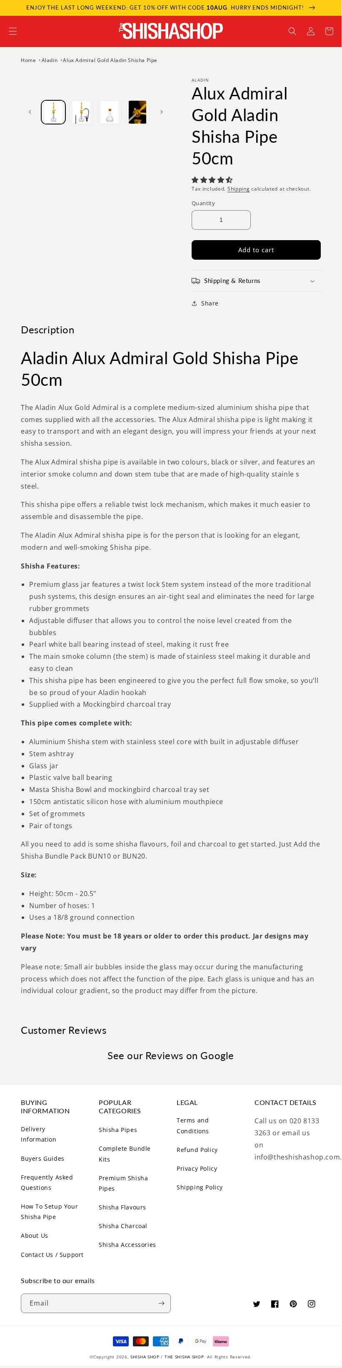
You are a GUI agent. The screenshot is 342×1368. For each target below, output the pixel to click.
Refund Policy (197, 1150)
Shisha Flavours (122, 1207)
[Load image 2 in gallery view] (82, 112)
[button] (213, 179)
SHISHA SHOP (145, 1357)
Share (210, 303)
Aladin (50, 60)
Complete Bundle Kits (125, 1154)
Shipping (238, 188)
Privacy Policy (197, 1168)
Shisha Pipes (118, 1130)
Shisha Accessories (127, 1245)
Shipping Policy (200, 1187)
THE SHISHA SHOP (184, 1357)
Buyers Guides (43, 1158)
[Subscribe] (161, 1303)
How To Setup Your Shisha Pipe (49, 1211)
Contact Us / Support (52, 1255)
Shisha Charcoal (123, 1226)
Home (29, 60)
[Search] (292, 31)
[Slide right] (161, 112)
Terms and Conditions (193, 1125)
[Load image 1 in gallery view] (53, 112)
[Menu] (13, 31)
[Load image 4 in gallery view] (138, 112)
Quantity (203, 203)
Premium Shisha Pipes (123, 1183)
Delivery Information (39, 1134)
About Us (34, 1235)
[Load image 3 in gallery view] (109, 112)
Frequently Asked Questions (47, 1182)
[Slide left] (30, 112)
